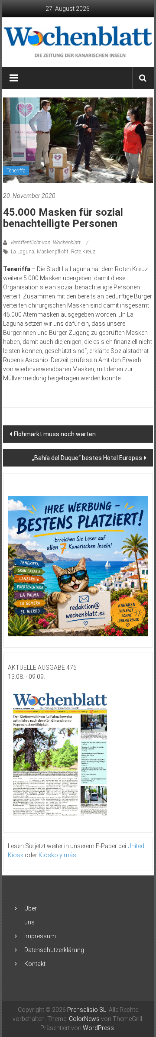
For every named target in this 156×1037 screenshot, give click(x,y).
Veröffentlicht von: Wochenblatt (45, 243)
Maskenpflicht (52, 252)
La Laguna (22, 252)
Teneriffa (16, 171)
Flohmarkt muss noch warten (55, 434)
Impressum (40, 936)
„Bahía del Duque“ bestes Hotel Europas (87, 457)
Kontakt (35, 963)
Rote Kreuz (83, 252)
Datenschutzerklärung (54, 949)
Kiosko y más (57, 855)
